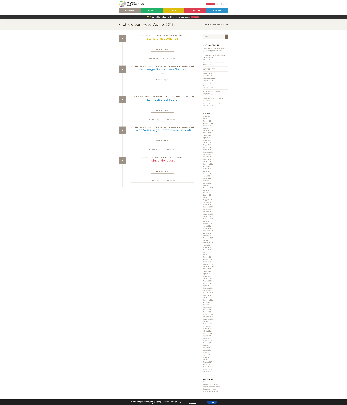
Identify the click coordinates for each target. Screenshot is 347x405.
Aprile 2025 (207, 147)
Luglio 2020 (207, 276)
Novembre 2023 (208, 188)
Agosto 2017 (207, 355)
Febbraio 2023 (208, 207)
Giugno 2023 (207, 197)
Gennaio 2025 (207, 154)
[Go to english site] (217, 4)
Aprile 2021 (207, 254)
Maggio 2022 (207, 223)
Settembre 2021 (208, 243)
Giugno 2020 (207, 278)
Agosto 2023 (207, 192)
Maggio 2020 (207, 281)
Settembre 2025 (208, 135)
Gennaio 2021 (207, 262)
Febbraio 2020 (208, 288)
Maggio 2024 (207, 173)
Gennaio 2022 (207, 233)
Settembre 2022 (208, 219)
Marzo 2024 (207, 178)
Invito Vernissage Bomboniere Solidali (162, 130)
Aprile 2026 (207, 118)
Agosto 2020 (207, 274)
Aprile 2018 (207, 336)
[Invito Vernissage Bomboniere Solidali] (122, 130)
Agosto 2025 (207, 138)
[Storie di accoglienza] (122, 38)
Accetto (212, 402)
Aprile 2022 (207, 226)
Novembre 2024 (208, 159)
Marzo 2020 (207, 285)
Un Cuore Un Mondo (169, 58)
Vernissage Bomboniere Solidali (162, 69)
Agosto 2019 (207, 302)
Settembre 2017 (208, 352)
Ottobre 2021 (207, 240)
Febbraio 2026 (208, 123)
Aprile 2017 (207, 364)
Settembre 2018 (208, 324)
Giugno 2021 (207, 250)
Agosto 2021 (207, 245)
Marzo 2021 (207, 257)
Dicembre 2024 (208, 157)
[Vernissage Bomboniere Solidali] (122, 69)
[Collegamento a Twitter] (224, 4)
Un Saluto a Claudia (209, 68)
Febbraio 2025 (208, 152)
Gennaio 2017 (207, 371)
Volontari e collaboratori (173, 36)
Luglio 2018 (207, 328)
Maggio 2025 (207, 145)
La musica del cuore (162, 99)
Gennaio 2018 (207, 343)
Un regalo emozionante (210, 78)
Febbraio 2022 (208, 231)
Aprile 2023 (207, 202)
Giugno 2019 (207, 305)
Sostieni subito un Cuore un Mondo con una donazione (172, 17)
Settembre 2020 (208, 271)
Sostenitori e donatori (162, 66)
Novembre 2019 (208, 295)
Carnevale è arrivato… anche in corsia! (214, 98)
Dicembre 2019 (208, 293)
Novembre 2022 (208, 214)
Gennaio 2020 (207, 290)
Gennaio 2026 (207, 126)
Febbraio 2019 (208, 314)
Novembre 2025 (208, 130)
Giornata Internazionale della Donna (213, 62)
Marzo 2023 (207, 204)
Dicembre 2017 (208, 345)
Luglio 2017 (207, 357)
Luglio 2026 (207, 116)
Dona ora (210, 4)
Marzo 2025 (207, 149)
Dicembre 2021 (208, 235)
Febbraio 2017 (208, 369)
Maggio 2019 (207, 307)
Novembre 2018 (208, 319)
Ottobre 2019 (207, 297)
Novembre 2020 (208, 266)
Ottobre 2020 (207, 269)
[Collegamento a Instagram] (226, 4)
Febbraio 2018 (208, 340)
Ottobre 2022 (207, 216)
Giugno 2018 (207, 331)
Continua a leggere (162, 49)
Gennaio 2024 (207, 183)
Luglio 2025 (207, 140)
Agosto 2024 (207, 166)
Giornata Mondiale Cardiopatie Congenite (215, 103)
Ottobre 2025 (207, 133)
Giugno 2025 (207, 142)
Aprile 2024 (207, 176)
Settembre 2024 (208, 164)
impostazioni (192, 403)
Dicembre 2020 (208, 264)
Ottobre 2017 (207, 350)
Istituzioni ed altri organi (141, 66)
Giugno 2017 (207, 359)
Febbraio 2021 (208, 259)
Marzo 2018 (207, 338)
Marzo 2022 (207, 228)
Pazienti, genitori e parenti (151, 36)
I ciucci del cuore (162, 160)
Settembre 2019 (208, 300)
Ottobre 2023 (207, 190)
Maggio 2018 (207, 333)
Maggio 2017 (207, 362)
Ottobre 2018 (207, 321)
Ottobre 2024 (207, 161)
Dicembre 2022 (208, 212)
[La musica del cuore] (122, 99)
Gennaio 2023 (207, 209)
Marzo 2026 (207, 121)
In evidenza (207, 382)
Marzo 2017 (207, 367)
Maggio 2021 (207, 252)
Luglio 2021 (207, 247)
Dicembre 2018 (208, 317)
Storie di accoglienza (162, 38)
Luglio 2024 (207, 169)
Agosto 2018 (207, 326)
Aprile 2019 (207, 309)
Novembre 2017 (208, 348)
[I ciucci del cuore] (122, 160)
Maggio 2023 (207, 200)
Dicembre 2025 (208, 128)
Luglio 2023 (207, 195)
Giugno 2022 (207, 221)
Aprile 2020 (207, 283)
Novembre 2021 (208, 238)
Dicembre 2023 (208, 185)
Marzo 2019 (207, 312)
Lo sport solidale (208, 73)
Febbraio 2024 (208, 180)
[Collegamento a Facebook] (221, 4)
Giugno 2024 (207, 171)
